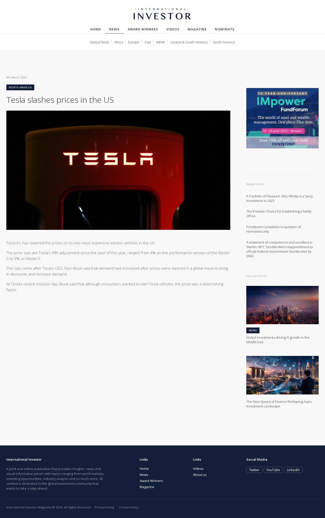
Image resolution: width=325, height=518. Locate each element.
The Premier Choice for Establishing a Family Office (279, 213)
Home (95, 29)
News (116, 29)
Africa (118, 42)
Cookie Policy (128, 507)
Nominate (225, 29)
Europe (133, 42)
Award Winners (143, 29)
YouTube (273, 470)
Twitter (254, 470)
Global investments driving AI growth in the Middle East (278, 339)
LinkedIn (293, 470)
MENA (160, 42)
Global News (99, 42)
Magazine (197, 29)
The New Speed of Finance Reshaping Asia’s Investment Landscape (279, 404)
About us (200, 474)
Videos (173, 29)
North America (224, 42)
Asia (148, 42)
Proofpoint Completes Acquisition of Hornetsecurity (273, 229)
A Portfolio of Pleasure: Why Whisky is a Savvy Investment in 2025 (279, 198)
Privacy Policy (104, 507)
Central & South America (189, 42)
